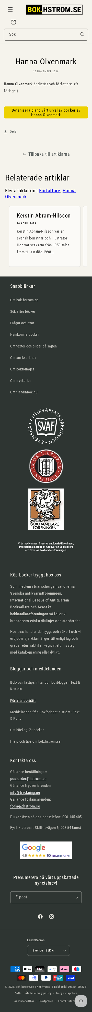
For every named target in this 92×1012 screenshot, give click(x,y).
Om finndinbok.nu (24, 392)
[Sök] (82, 34)
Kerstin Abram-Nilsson (44, 215)
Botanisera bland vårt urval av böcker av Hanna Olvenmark (46, 112)
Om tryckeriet (20, 381)
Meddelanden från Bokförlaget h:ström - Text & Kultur (45, 715)
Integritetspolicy (66, 993)
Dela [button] (13, 131)
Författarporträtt (23, 700)
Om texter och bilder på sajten (33, 346)
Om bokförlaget (22, 369)
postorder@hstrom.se (28, 778)
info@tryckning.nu (25, 792)
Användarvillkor (24, 1001)
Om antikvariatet (23, 358)
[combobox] (46, 34)
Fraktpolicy (46, 1001)
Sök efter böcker (23, 311)
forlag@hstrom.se (25, 806)
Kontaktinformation (70, 1001)
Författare (49, 191)
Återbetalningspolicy (38, 993)
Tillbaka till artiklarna (49, 154)
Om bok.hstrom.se (24, 300)
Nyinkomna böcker (24, 334)
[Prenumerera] (76, 897)
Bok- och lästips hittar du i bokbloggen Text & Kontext (45, 685)
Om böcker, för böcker (27, 730)
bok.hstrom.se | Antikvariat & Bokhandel (41, 987)
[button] (10, 9)
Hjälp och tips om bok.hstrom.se (35, 741)
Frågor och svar (22, 323)
